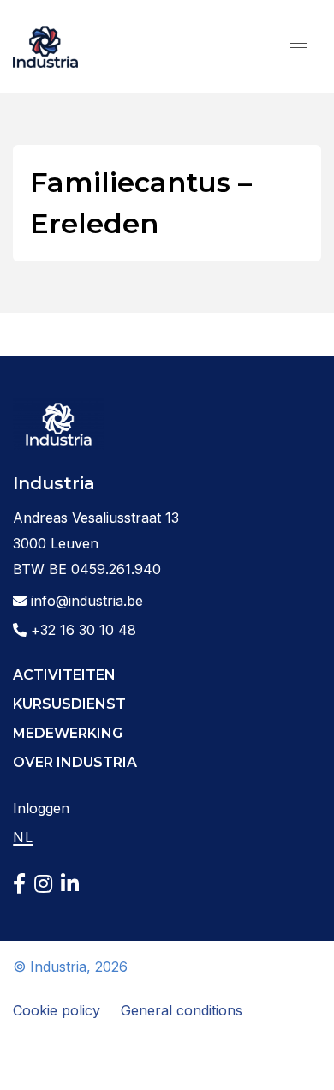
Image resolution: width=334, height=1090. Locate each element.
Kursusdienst (69, 704)
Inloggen (41, 808)
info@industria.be (85, 600)
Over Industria (75, 762)
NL (23, 837)
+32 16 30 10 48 (81, 629)
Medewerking (67, 733)
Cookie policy (56, 1010)
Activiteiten (64, 675)
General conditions (181, 1010)
